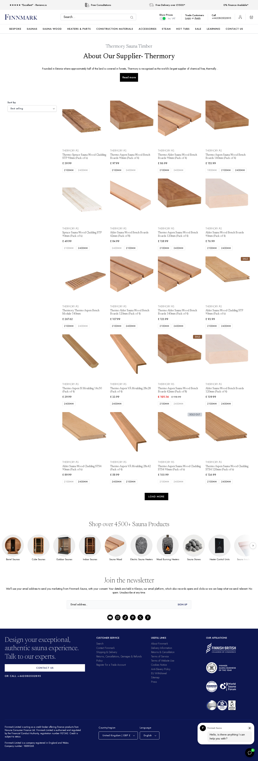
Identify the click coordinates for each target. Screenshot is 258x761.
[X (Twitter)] (140, 617)
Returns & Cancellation (163, 652)
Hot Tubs (183, 29)
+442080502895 (222, 18)
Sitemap (155, 677)
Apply (199, 18)
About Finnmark (159, 643)
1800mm (212, 170)
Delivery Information (161, 648)
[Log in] (240, 17)
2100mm (69, 170)
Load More (156, 496)
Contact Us (234, 29)
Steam (166, 29)
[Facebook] (148, 617)
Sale (198, 29)
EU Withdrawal (159, 673)
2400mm (84, 170)
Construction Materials (114, 29)
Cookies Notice (159, 665)
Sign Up (182, 604)
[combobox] (99, 17)
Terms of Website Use (162, 660)
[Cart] (251, 17)
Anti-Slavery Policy (160, 669)
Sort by (12, 102)
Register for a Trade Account (111, 665)
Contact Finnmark (105, 648)
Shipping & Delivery (106, 652)
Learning (213, 29)
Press (154, 682)
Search (100, 643)
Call (216, 15)
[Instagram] (118, 617)
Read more (129, 77)
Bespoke (15, 29)
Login (190, 18)
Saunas (32, 29)
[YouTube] (110, 617)
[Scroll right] (253, 545)
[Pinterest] (133, 617)
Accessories (148, 29)
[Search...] (132, 17)
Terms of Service (160, 656)
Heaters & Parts (79, 29)
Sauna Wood (52, 29)
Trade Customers (196, 15)
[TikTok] (125, 617)
